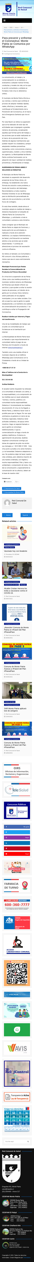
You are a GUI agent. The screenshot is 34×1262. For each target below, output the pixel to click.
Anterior (8, 515)
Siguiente (25, 515)
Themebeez (27, 1257)
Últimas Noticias (9, 547)
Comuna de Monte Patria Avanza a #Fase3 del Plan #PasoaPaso (15, 668)
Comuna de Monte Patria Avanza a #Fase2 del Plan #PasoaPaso (15, 745)
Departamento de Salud (12, 488)
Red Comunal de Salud (11, 51)
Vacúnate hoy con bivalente (15, 551)
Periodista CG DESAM (12, 554)
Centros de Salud (9, 702)
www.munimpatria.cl (15, 347)
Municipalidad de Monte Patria (14, 492)
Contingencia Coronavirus (12, 54)
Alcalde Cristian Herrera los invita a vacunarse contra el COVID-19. (15, 590)
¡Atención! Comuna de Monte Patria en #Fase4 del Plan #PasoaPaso (16, 629)
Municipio (23, 584)
